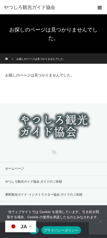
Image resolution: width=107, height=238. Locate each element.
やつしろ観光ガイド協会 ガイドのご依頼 (33, 181)
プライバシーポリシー (53, 222)
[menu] (99, 7)
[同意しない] (100, 221)
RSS (53, 151)
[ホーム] (7, 55)
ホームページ (14, 168)
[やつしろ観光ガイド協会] (46, 7)
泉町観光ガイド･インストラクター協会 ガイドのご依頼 (43, 194)
